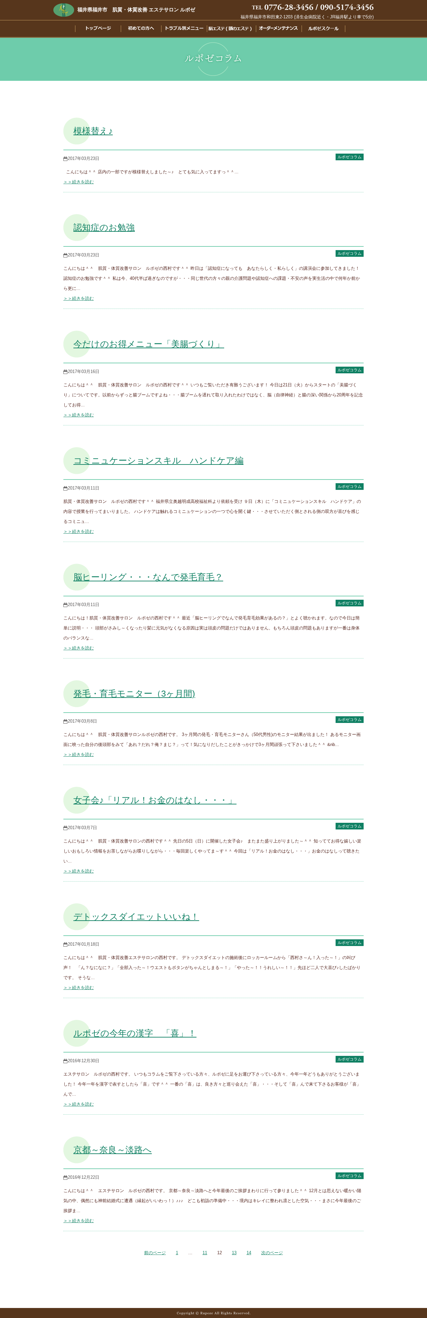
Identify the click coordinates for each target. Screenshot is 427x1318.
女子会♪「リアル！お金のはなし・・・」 (155, 800)
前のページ (155, 1252)
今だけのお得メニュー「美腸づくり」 (148, 344)
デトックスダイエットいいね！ (136, 917)
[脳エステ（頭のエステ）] (229, 29)
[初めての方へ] (137, 29)
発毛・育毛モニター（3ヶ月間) (134, 694)
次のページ (272, 1252)
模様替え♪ (93, 131)
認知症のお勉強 (104, 227)
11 (204, 1252)
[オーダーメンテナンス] (277, 29)
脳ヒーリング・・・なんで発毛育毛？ (148, 577)
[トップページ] (93, 29)
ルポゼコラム (350, 157)
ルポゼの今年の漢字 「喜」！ (134, 1033)
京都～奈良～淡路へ (112, 1150)
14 (249, 1252)
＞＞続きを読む (78, 181)
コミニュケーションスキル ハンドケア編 (158, 460)
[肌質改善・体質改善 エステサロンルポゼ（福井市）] (63, 9)
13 (234, 1252)
